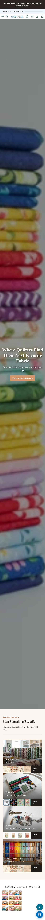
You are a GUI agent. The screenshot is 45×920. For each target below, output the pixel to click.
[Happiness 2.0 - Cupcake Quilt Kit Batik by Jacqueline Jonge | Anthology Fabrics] (20, 802)
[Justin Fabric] (17, 16)
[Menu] (2, 16)
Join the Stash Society (29, 4)
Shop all (35, 769)
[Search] (8, 16)
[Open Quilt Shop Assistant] (39, 914)
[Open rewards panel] (39, 907)
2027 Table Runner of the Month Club (22, 887)
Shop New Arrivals (22, 378)
